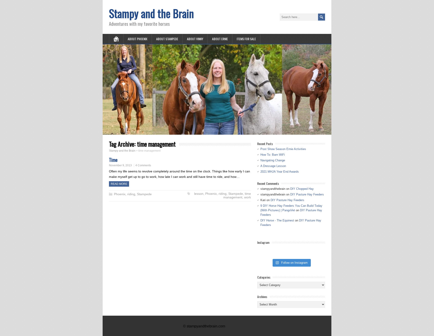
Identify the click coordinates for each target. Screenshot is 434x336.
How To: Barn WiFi (272, 154)
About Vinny (195, 38)
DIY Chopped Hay (302, 188)
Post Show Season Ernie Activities (283, 149)
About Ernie (220, 38)
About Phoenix (137, 38)
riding (131, 194)
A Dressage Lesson (273, 166)
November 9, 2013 (120, 165)
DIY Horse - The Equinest (277, 220)
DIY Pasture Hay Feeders (307, 194)
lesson (198, 193)
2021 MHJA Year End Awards (279, 171)
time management (237, 195)
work (247, 197)
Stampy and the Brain (151, 13)
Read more (119, 184)
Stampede (144, 194)
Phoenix (119, 194)
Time (113, 159)
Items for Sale (246, 38)
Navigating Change (272, 160)
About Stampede (167, 38)
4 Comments (143, 165)
